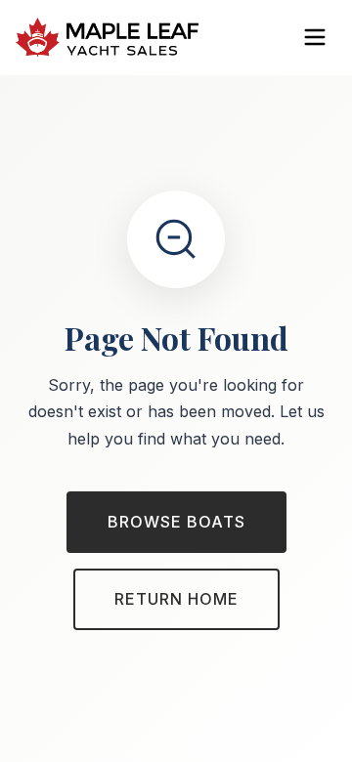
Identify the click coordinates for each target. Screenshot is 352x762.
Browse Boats (176, 521)
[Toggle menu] (314, 37)
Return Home (176, 599)
